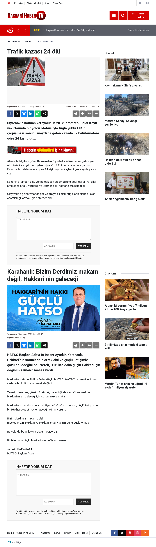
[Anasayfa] (9, 3)
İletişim (67, 533)
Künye (57, 533)
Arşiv (47, 3)
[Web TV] (140, 3)
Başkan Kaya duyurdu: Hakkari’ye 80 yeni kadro (70, 30)
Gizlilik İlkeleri (81, 533)
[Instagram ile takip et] (137, 533)
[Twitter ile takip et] (122, 533)
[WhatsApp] (38, 113)
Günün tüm (138, 30)
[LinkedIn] (31, 113)
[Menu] (114, 15)
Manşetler (18, 3)
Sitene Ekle (57, 3)
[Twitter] (17, 113)
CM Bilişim (17, 542)
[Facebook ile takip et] (114, 533)
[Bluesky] (24, 113)
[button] (83, 113)
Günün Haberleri (34, 3)
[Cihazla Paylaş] (44, 113)
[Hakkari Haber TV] (26, 15)
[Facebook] (10, 113)
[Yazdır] (76, 113)
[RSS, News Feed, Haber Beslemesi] (145, 533)
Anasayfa (16, 41)
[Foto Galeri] (147, 3)
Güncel (28, 41)
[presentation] (18, 30)
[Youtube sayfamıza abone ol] (130, 533)
